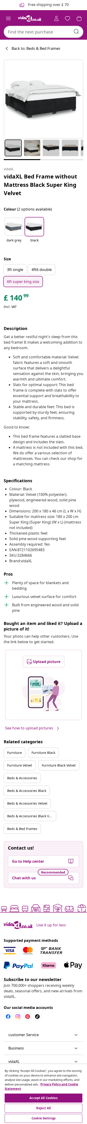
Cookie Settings (43, 1118)
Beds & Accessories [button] (22, 778)
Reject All (43, 1108)
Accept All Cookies (43, 1098)
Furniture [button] (14, 752)
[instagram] (18, 1016)
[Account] (56, 18)
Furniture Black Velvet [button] (59, 765)
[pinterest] (27, 1016)
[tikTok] (37, 1016)
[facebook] (8, 1016)
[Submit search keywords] (76, 31)
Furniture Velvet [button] (19, 765)
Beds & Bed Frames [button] (22, 829)
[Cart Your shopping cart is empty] (79, 18)
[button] (14, 232)
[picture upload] (43, 693)
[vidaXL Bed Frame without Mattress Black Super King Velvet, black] (43, 99)
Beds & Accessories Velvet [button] (27, 803)
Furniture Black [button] (43, 752)
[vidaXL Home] (29, 18)
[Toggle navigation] (8, 18)
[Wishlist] (67, 18)
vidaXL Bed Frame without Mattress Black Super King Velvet (40, 184)
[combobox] (43, 32)
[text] (16, 299)
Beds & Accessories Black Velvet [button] (31, 816)
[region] (43, 1094)
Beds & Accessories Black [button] (26, 790)
